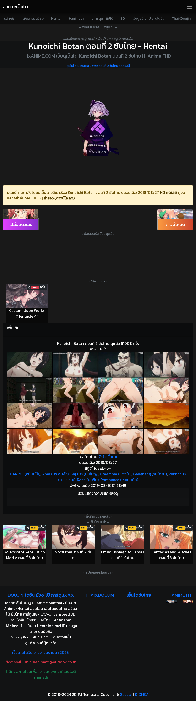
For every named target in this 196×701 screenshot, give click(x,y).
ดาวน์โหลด (175, 224)
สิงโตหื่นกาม (109, 457)
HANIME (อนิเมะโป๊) (25, 474)
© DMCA (142, 694)
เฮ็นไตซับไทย (139, 595)
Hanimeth (76, 18)
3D (123, 18)
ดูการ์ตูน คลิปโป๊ (102, 18)
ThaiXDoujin (181, 18)
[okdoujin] (171, 602)
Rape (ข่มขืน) (88, 479)
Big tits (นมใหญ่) (84, 474)
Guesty (126, 694)
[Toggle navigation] (189, 6)
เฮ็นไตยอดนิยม (33, 18)
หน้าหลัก (9, 18)
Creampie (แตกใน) (115, 474)
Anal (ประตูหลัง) (55, 474)
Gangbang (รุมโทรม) (150, 474)
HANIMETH (180, 595)
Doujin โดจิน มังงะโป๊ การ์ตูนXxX (41, 595)
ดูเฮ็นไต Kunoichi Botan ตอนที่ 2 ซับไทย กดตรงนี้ (98, 66)
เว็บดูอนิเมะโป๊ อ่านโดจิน (148, 18)
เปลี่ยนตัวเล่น (21, 224)
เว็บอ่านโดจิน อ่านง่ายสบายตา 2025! (41, 652)
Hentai (56, 18)
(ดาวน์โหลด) (64, 198)
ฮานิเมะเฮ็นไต (15, 6)
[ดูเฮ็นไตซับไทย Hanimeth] (188, 602)
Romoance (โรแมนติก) (119, 479)
